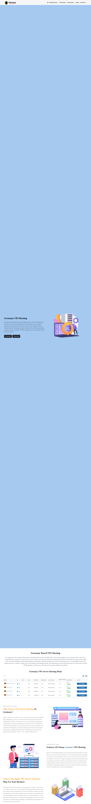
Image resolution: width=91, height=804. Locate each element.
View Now (8, 336)
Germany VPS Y (10, 691)
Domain (77, 2)
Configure (83, 683)
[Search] (4, 676)
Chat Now (16, 336)
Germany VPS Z (10, 695)
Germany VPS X (10, 687)
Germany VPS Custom (11, 683)
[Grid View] (86, 676)
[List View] (83, 676)
